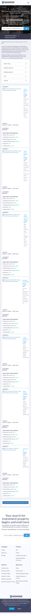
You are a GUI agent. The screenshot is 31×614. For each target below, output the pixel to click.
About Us (4, 552)
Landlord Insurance (21, 555)
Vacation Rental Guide (22, 573)
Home (3, 550)
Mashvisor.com (5, 58)
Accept (12, 608)
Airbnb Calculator (6, 579)
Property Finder (5, 573)
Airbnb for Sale (5, 576)
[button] (15, 63)
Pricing (3, 555)
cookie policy (23, 605)
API (17, 550)
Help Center (19, 571)
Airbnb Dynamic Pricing (8, 581)
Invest (17, 552)
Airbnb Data (4, 568)
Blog (17, 568)
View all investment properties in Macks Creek (15, 502)
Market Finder (5, 571)
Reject (19, 608)
